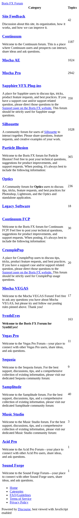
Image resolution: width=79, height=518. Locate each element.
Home (14, 488)
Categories (16, 491)
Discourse (24, 509)
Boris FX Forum (12, 3)
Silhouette (50, 132)
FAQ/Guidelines (20, 495)
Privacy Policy (19, 502)
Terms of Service (20, 498)
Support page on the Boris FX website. (27, 108)
